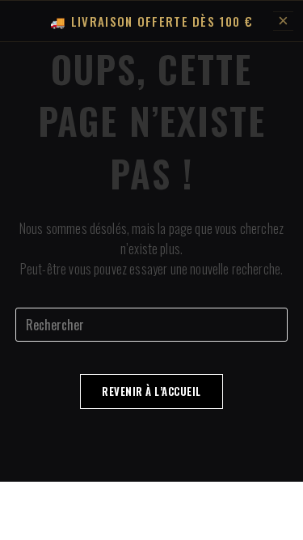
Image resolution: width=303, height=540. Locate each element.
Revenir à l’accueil (151, 391)
